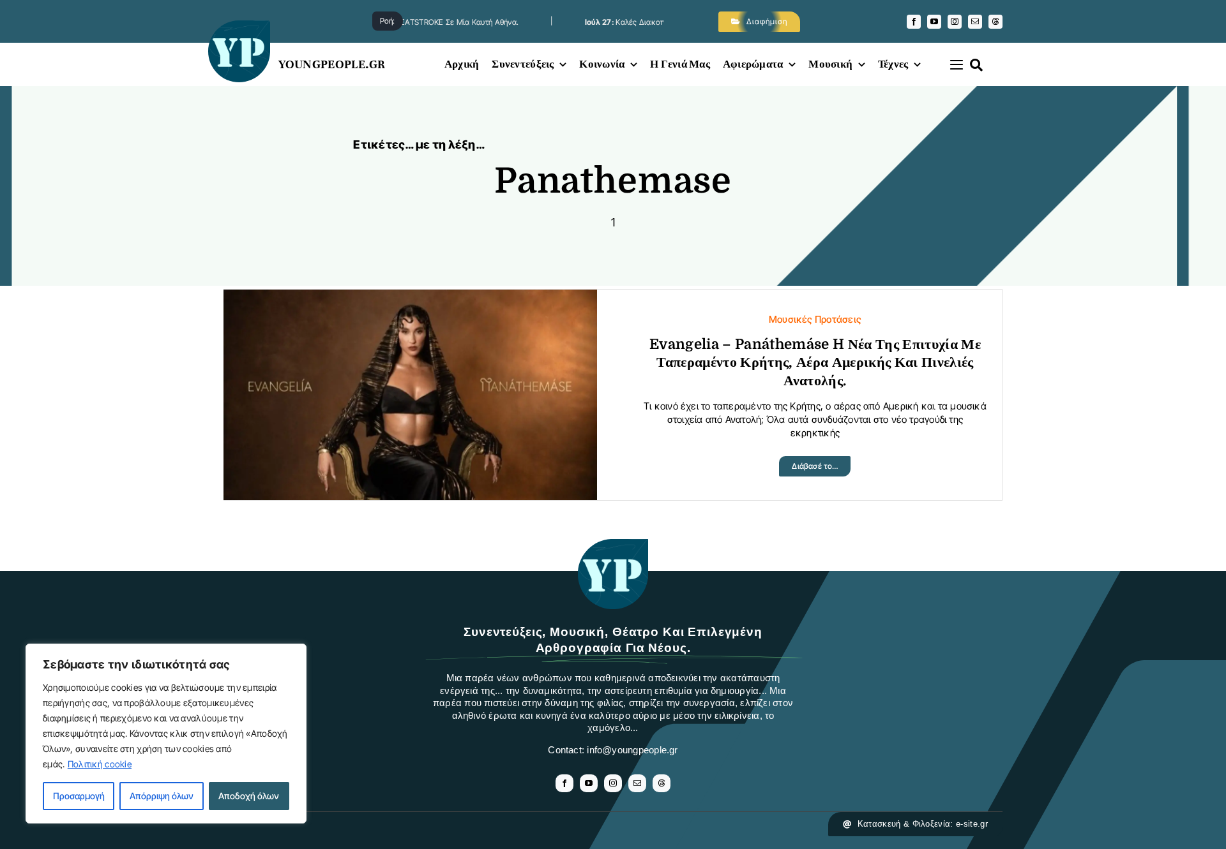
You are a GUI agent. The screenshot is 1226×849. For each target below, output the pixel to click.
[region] (166, 733)
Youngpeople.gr (332, 64)
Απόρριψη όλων (161, 795)
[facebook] (914, 22)
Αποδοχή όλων (248, 795)
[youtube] (934, 22)
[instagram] (955, 22)
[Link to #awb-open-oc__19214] (957, 64)
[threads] (995, 22)
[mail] (975, 22)
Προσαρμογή (79, 795)
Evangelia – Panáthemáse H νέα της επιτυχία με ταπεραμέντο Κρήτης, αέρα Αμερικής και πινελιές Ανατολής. (815, 362)
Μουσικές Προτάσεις (815, 319)
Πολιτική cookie (100, 763)
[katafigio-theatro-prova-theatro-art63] (613, 545)
